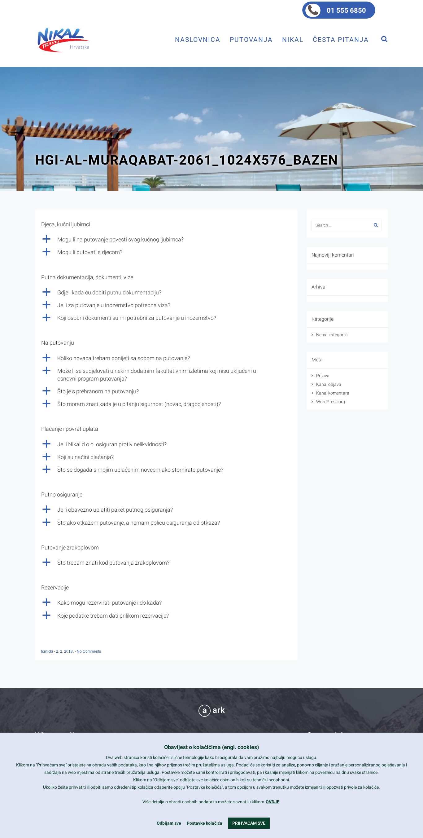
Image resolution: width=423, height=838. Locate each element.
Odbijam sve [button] (169, 823)
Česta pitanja (341, 39)
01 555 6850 (346, 10)
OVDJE (272, 801)
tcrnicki (47, 651)
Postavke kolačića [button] (204, 823)
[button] (166, 239)
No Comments (89, 651)
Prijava (322, 375)
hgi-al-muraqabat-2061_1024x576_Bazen (186, 160)
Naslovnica (197, 39)
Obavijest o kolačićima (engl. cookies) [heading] (211, 747)
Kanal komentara (332, 392)
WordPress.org (330, 401)
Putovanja (251, 39)
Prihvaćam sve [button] (248, 823)
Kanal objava (328, 384)
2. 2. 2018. (65, 651)
